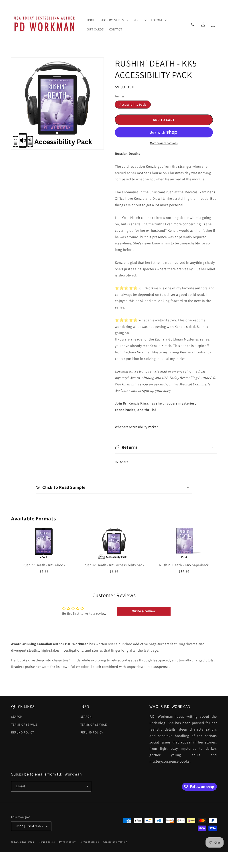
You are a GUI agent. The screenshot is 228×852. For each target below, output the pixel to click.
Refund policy (22, 732)
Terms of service (89, 841)
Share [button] (124, 462)
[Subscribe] (86, 786)
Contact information (115, 841)
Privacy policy (67, 841)
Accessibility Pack (133, 105)
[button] (114, 20)
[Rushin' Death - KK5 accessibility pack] (114, 558)
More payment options (163, 143)
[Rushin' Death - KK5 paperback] (184, 558)
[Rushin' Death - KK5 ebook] (44, 558)
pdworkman (27, 841)
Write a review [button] (144, 611)
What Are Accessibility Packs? (136, 427)
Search (16, 717)
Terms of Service (24, 725)
